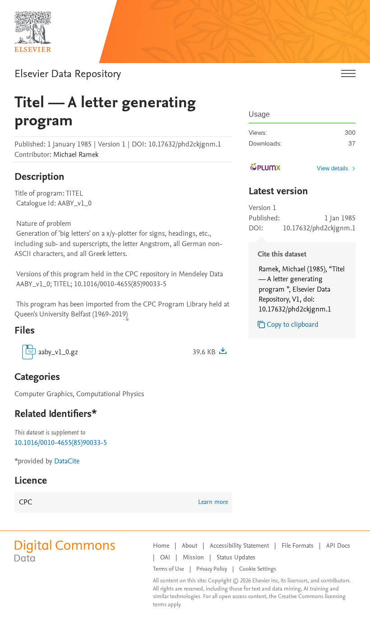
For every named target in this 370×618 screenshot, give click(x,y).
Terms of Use (168, 568)
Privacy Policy (211, 568)
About (189, 545)
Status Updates (236, 557)
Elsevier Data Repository (67, 74)
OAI (165, 557)
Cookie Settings (257, 568)
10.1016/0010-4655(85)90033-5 (60, 443)
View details (332, 168)
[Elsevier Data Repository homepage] (32, 31)
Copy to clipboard (293, 325)
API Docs (338, 545)
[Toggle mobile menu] (348, 74)
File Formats (298, 545)
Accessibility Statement (239, 545)
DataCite (66, 461)
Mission (193, 557)
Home (161, 545)
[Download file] (223, 352)
